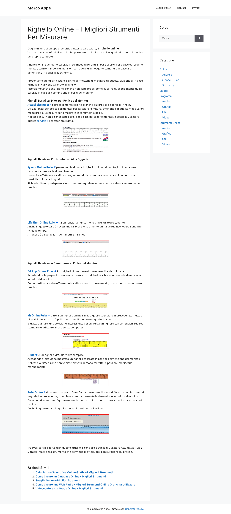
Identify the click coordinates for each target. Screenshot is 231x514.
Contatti (181, 7)
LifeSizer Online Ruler (42, 222)
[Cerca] (199, 38)
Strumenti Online (170, 122)
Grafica (166, 106)
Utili (164, 112)
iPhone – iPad (170, 80)
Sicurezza (168, 85)
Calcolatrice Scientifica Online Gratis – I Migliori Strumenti (74, 472)
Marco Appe (39, 8)
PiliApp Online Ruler (41, 271)
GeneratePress (133, 508)
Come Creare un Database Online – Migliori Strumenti (71, 476)
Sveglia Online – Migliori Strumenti (58, 480)
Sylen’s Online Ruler (40, 167)
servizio (41, 121)
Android (167, 74)
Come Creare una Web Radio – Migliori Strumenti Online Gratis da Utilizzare (85, 484)
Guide (163, 69)
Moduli (164, 90)
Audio (166, 101)
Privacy (196, 7)
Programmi (166, 96)
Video (166, 117)
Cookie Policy (163, 7)
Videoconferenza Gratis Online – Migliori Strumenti (69, 488)
